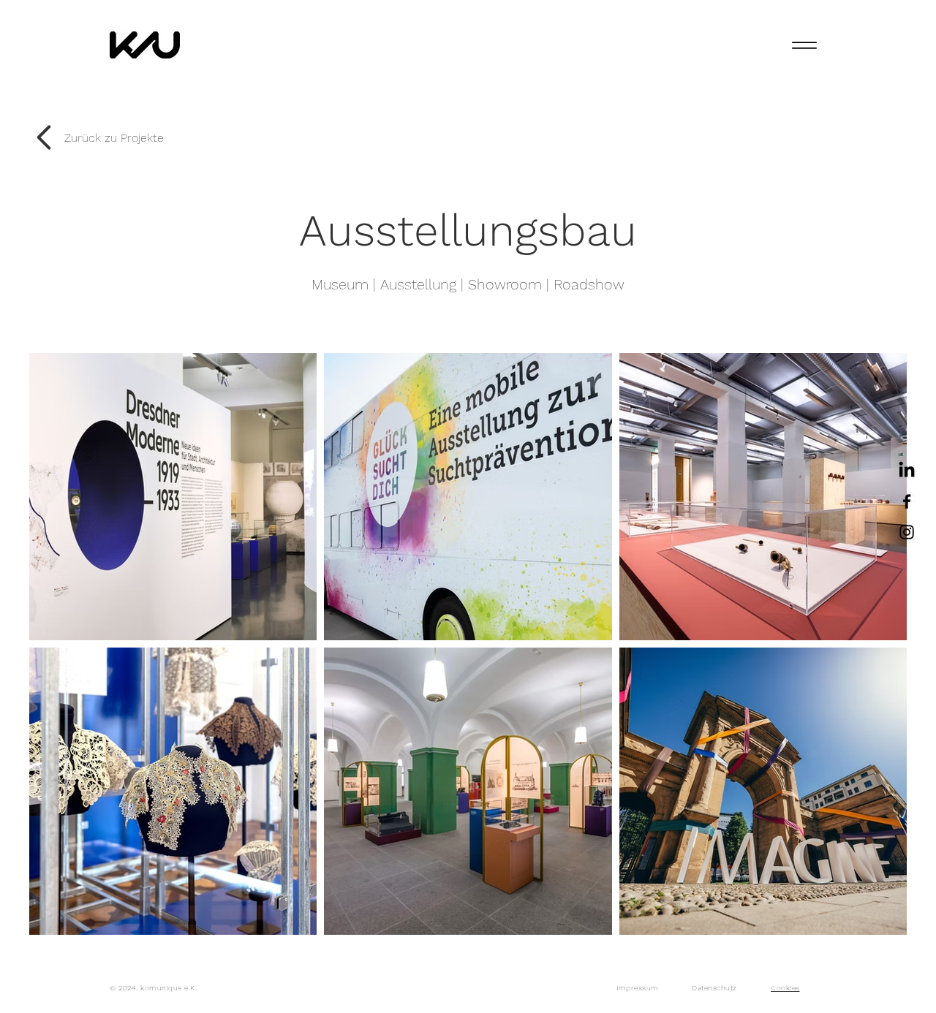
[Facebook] (906, 501)
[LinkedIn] (906, 470)
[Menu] (804, 45)
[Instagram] (906, 532)
